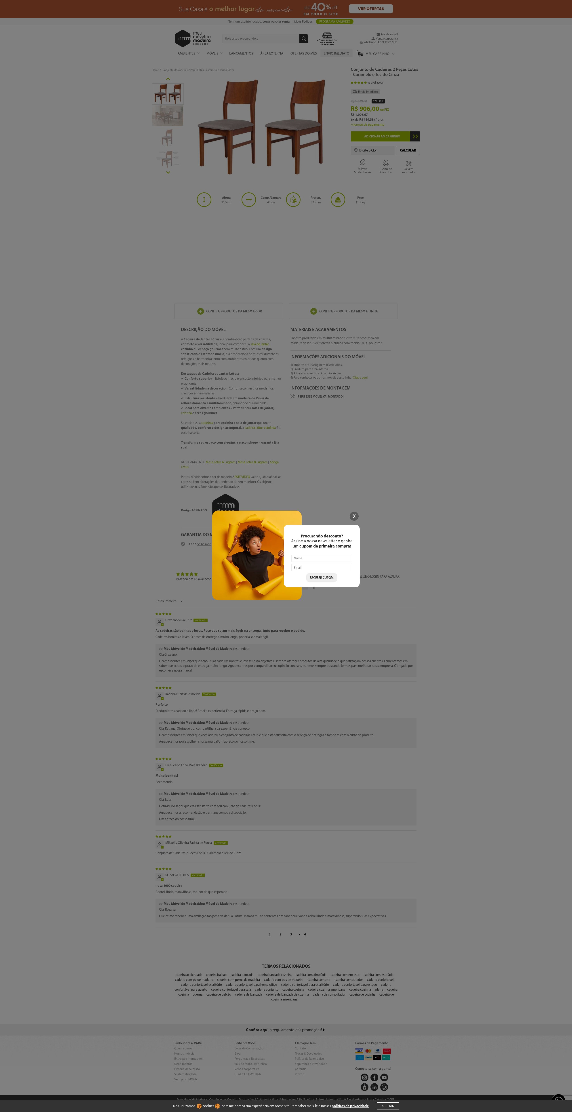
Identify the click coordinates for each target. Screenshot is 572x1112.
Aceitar (388, 1106)
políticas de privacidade (350, 1106)
